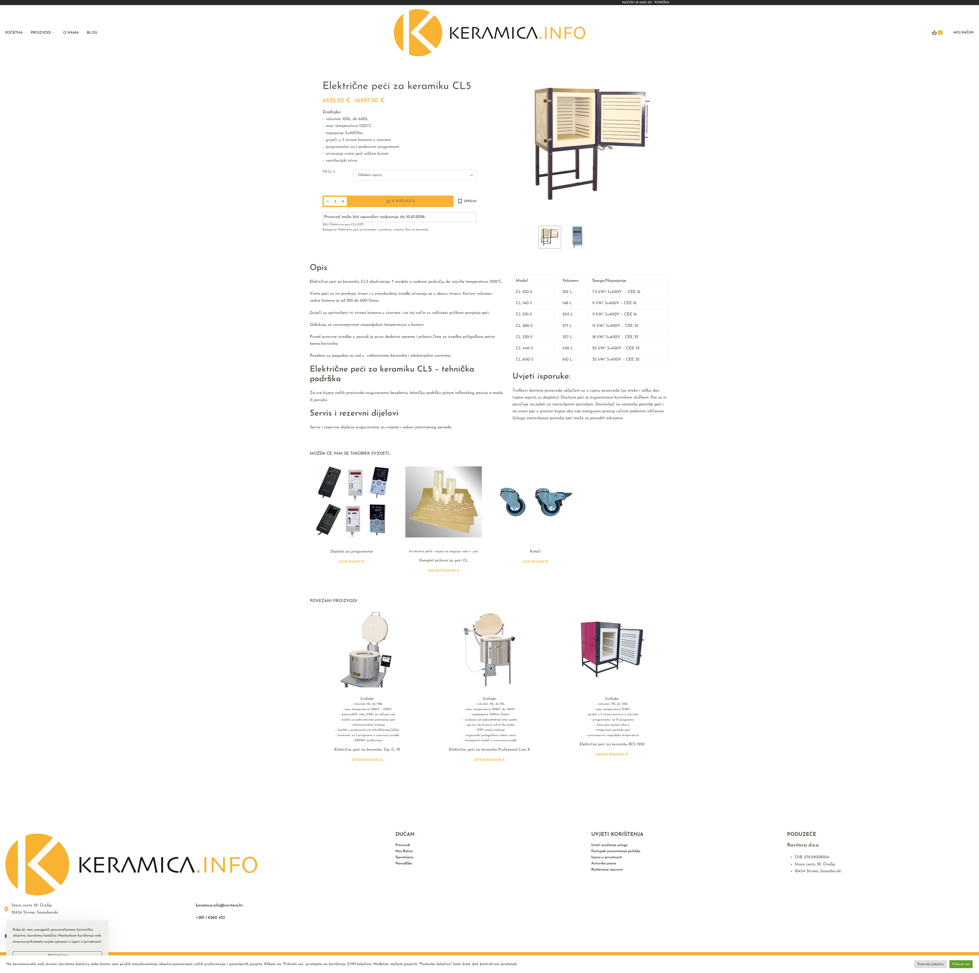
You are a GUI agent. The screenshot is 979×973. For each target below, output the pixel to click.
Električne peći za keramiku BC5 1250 (612, 744)
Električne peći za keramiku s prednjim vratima (371, 229)
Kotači (535, 552)
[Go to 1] (549, 237)
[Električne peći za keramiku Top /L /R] (367, 649)
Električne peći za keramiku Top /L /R (367, 749)
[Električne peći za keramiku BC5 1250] (612, 649)
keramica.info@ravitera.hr (219, 905)
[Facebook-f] (6, 936)
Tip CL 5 (329, 171)
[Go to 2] (577, 237)
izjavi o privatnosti (86, 942)
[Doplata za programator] (352, 502)
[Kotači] (535, 502)
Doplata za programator (351, 552)
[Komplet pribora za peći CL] (443, 501)
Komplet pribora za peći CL (443, 561)
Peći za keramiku (417, 229)
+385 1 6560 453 (210, 918)
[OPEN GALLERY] (592, 144)
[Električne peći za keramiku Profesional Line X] (489, 649)
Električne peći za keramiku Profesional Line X (489, 749)
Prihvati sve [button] (961, 964)
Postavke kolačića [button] (930, 964)
